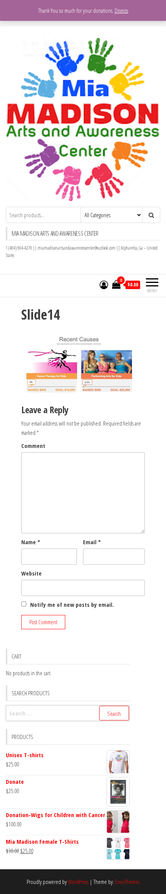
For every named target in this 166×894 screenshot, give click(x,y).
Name (30, 542)
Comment (33, 446)
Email (92, 542)
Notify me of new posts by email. (72, 604)
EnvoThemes (127, 881)
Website (31, 573)
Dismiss (121, 10)
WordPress (78, 881)
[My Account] (104, 284)
